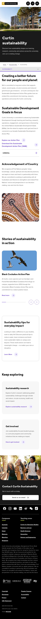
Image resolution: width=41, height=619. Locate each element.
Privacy (4, 598)
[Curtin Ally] (16, 581)
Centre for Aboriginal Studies (29, 525)
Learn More (8, 354)
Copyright (5, 591)
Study (27, 3)
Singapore (5, 540)
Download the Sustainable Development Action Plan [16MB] (14, 144)
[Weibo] (25, 508)
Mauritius (5, 537)
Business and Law (26, 528)
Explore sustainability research (16, 407)
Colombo (4, 528)
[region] (20, 126)
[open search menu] (32, 3)
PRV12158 (8, 611)
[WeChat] (31, 508)
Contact (23, 598)
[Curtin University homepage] (10, 3)
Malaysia (4, 534)
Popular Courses (26, 591)
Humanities (24, 534)
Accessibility (25, 594)
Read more (5, 295)
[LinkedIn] (20, 508)
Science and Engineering (28, 537)
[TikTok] (36, 508)
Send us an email (18, 497)
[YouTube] (15, 508)
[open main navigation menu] (37, 3)
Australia (5, 525)
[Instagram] (9, 508)
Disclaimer (5, 594)
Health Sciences (25, 531)
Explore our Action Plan (11, 140)
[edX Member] (35, 581)
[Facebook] (4, 508)
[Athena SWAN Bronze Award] (6, 581)
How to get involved (12, 442)
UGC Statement (7, 601)
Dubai (4, 531)
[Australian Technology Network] (27, 581)
